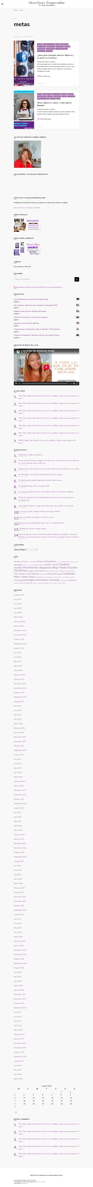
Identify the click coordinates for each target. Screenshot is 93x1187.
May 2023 (17, 715)
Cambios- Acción (51, 564)
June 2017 (18, 1017)
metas (45, 574)
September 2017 (20, 1008)
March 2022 (18, 777)
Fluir (73, 571)
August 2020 (19, 861)
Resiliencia (41, 51)
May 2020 (17, 875)
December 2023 (20, 684)
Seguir (21, 583)
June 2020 (18, 870)
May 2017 (17, 1021)
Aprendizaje (64, 44)
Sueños (53, 98)
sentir (34, 583)
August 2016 (19, 1061)
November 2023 (20, 688)
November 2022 (20, 741)
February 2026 (19, 621)
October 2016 (19, 1052)
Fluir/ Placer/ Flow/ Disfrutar (26, 574)
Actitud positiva (49, 44)
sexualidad (41, 583)
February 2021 (19, 835)
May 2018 (17, 977)
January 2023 (19, 732)
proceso (45, 577)
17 (15, 1101)
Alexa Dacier (23, 396)
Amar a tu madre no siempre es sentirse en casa (36, 517)
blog (36, 565)
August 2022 (19, 755)
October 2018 (19, 959)
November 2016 (20, 1048)
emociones (69, 571)
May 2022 (17, 768)
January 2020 (19, 892)
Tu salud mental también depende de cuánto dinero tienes (40, 480)
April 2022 (18, 772)
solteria (51, 583)
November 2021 (20, 795)
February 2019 (19, 941)
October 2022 (19, 746)
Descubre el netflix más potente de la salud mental (39, 287)
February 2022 (19, 781)
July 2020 (17, 866)
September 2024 (20, 644)
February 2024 (19, 675)
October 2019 (19, 906)
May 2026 (17, 608)
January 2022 (19, 786)
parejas (60, 574)
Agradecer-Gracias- (21, 561)
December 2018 (20, 950)
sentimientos (28, 583)
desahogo (62, 571)
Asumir (64, 94)
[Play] (16, 383)
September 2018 (20, 963)
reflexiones (64, 580)
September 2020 (20, 857)
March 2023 (18, 724)
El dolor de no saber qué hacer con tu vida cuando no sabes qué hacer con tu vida (48, 469)
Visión (63, 583)
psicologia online (61, 48)
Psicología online (43, 98)
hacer (41, 574)
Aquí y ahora (42, 46)
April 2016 (18, 1074)
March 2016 (18, 1079)
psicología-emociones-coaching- (41, 580)
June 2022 (18, 764)
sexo (38, 583)
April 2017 (18, 1025)
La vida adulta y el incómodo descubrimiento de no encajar (40, 474)
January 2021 (19, 839)
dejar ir (57, 571)
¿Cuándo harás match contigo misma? (32, 528)
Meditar (67, 46)
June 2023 (18, 710)
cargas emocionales (36, 571)
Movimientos (50, 48)
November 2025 (20, 635)
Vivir (58, 98)
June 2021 (18, 817)
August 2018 (19, 968)
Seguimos (49, 51)
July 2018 (17, 972)
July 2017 (17, 1012)
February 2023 (19, 728)
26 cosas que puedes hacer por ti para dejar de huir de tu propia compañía (45, 492)
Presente (39, 577)
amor (35, 561)
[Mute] (74, 383)
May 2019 (17, 928)
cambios (41, 565)
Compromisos (42, 96)
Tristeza (59, 583)
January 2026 (19, 626)
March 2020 (18, 883)
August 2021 (19, 808)
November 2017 (20, 999)
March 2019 (18, 937)
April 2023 (18, 719)
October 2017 (19, 1003)
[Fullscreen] (77, 383)
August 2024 (19, 648)
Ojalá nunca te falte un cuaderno (30, 455)
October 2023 (19, 692)
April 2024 (18, 666)
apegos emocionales (74, 561)
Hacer (64, 96)
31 (15, 1107)
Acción (40, 44)
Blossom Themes (40, 1182)
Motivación (41, 48)
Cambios (70, 94)
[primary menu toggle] (2, 4)
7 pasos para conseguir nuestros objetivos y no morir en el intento (55, 56)
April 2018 (18, 981)
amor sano (65, 562)
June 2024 (18, 657)
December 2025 (20, 630)
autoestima (25, 565)
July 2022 (17, 759)
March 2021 (18, 830)
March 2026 (18, 617)
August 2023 (19, 701)
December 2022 (20, 737)
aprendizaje (18, 565)
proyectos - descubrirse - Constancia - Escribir (61, 577)
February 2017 (19, 1034)
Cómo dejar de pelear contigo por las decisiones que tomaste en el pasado (45, 506)
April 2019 (18, 932)
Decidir (50, 96)
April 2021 (18, 826)
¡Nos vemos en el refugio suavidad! (27, 208)
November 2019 (20, 901)
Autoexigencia (31, 565)
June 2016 (18, 1065)
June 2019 (18, 923)
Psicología (18, 580)
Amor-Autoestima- (46, 561)
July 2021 (17, 812)
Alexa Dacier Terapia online (46, 3)
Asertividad (51, 46)
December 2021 (20, 790)
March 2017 (18, 1030)
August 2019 (19, 914)
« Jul (15, 1112)
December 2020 (20, 843)
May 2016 (17, 1070)
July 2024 (17, 653)
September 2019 (20, 910)
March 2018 (18, 986)
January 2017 (19, 1039)
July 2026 (17, 599)
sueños (55, 583)
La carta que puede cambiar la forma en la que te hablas (39, 511)
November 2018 (20, 954)
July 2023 (17, 706)
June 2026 (18, 604)
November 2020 (20, 848)
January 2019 (19, 946)
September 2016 (20, 1057)
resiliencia (16, 583)
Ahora (40, 94)
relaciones (72, 580)
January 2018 (19, 990)
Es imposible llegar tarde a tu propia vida (33, 486)
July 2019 (17, 919)
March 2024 (18, 670)
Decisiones (59, 46)
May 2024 (17, 661)
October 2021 (19, 799)
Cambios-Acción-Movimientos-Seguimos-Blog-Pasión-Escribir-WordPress (46, 567)
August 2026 (19, 595)
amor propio (59, 561)
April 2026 (18, 613)
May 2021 (17, 821)
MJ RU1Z (21, 440)
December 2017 (20, 994)
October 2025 (19, 639)
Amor (57, 44)
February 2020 (19, 888)
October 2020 (19, 852)
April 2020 (18, 879)
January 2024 (19, 679)
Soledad (46, 583)
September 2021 (20, 803)
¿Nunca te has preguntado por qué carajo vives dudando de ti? (41, 523)
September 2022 (20, 750)
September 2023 (20, 697)
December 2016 (20, 1043)
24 (15, 1104)
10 (15, 1098)
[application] (46, 367)
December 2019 (20, 897)
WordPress (24, 1183)
